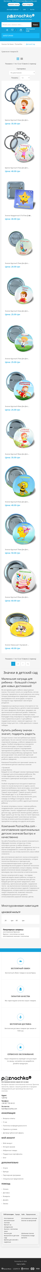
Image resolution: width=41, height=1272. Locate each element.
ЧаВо (23, 1214)
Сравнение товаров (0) (9, 52)
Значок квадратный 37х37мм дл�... (18, 215)
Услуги (5, 1168)
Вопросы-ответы (9, 1118)
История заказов (9, 1147)
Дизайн (5, 1200)
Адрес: (4, 1095)
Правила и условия (10, 1129)
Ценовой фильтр (10, 912)
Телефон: (5, 1101)
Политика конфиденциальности (15, 1126)
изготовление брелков (11, 932)
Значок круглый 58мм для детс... (17, 454)
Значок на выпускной (28, 1220)
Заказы (5, 1204)
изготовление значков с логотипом (16, 936)
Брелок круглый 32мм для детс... (17, 120)
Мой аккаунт (7, 1143)
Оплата (5, 1189)
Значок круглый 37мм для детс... (17, 359)
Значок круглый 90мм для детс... (17, 597)
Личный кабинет (13, 9)
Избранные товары (10, 1150)
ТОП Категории (8, 1214)
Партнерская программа (12, 1175)
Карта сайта (21, 1264)
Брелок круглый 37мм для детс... (17, 168)
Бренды (6, 1172)
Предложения (31, 1214)
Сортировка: (21, 69)
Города (17, 1214)
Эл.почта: (5, 1106)
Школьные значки (27, 1233)
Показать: (14, 78)
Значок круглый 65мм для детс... (17, 502)
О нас (5, 1122)
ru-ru (32, 9)
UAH (24, 9)
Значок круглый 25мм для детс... (17, 263)
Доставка (6, 1193)
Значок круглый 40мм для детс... (17, 406)
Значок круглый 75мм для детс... (17, 549)
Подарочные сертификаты (12, 1154)
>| (28, 664)
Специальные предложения (13, 1179)
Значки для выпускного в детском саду (11, 1235)
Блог (4, 1158)
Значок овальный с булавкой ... (17, 645)
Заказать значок (13, 4)
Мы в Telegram (28, 4)
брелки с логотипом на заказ (13, 934)
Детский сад (30, 44)
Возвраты (6, 1196)
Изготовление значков (29, 1218)
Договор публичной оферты (13, 1133)
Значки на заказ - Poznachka (11, 44)
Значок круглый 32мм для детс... (17, 311)
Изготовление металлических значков (9, 1220)
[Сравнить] (7, 30)
